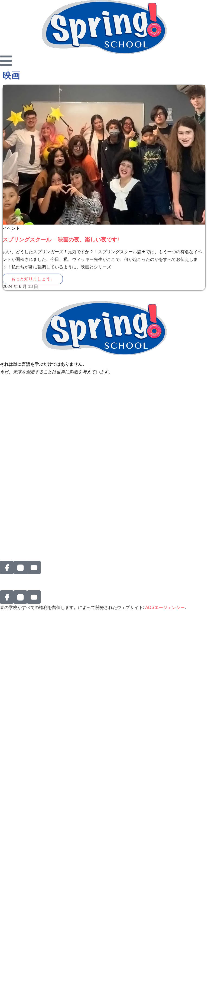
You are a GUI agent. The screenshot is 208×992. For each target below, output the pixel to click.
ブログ (6, 539)
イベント (8, 437)
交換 (4, 501)
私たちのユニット (17, 459)
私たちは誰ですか (17, 422)
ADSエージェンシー (165, 607)
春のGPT (9, 531)
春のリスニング (15, 384)
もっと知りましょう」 (32, 279)
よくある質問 (13, 516)
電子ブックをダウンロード (26, 524)
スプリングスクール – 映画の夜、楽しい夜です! (61, 239)
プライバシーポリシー (21, 392)
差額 (4, 429)
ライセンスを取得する (21, 467)
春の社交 (8, 486)
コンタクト (11, 493)
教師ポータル (13, 400)
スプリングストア (17, 509)
